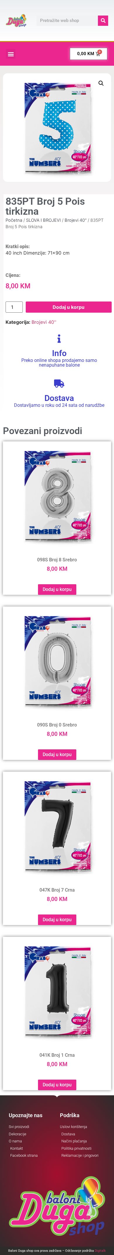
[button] (10, 54)
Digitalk (100, 1251)
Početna (14, 220)
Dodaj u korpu (68, 307)
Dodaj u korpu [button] (57, 589)
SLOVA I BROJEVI (43, 220)
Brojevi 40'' (76, 220)
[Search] (103, 21)
